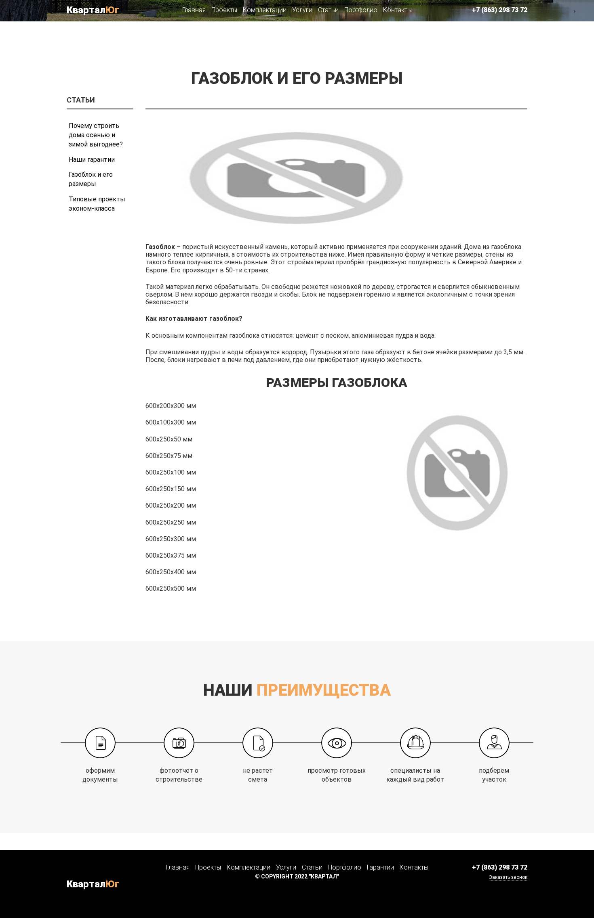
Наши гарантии (92, 159)
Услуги (302, 10)
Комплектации (264, 10)
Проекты (224, 10)
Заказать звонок (508, 877)
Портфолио (360, 10)
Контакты (397, 10)
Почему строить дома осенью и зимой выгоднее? (96, 135)
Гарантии (380, 867)
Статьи (328, 10)
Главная (194, 10)
